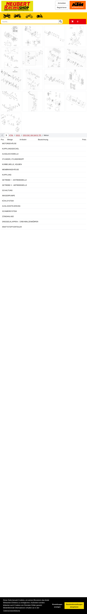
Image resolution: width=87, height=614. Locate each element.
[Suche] (61, 21)
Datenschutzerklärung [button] (11, 611)
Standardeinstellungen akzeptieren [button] (74, 605)
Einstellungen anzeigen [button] (57, 605)
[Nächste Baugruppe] (6, 135)
